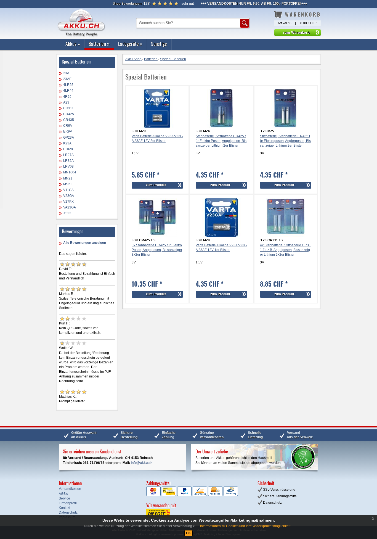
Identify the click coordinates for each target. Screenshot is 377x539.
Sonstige (159, 43)
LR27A (68, 155)
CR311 (68, 108)
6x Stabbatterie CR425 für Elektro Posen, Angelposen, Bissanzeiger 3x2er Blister (157, 250)
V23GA (68, 196)
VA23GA (69, 207)
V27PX (68, 202)
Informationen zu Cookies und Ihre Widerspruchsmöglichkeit (245, 526)
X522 (67, 213)
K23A (67, 143)
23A (66, 73)
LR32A (68, 161)
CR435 (68, 120)
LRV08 (68, 166)
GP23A (68, 137)
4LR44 (68, 91)
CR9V (67, 126)
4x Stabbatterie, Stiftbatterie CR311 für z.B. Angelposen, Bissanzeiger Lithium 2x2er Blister (285, 250)
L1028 (68, 149)
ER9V (67, 131)
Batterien (99, 43)
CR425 (68, 114)
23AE (67, 79)
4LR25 (68, 85)
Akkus (72, 43)
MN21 (67, 178)
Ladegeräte (130, 43)
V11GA (68, 190)
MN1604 (69, 172)
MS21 (67, 184)
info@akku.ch (141, 463)
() (131, 4)
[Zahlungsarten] (192, 495)
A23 (66, 102)
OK (188, 533)
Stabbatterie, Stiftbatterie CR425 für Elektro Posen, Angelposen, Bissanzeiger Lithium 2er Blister (221, 140)
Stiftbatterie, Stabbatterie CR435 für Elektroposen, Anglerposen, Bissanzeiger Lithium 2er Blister (285, 140)
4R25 (67, 97)
